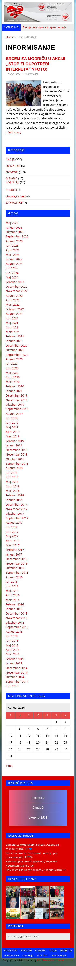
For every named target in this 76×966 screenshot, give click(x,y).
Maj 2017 (12, 536)
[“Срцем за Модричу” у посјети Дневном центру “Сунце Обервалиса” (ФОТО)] (57, 905)
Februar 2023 (15, 282)
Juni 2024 (12, 273)
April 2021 (13, 327)
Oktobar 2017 (15, 513)
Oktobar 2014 (15, 677)
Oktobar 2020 (15, 350)
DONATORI (13, 166)
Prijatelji (11, 190)
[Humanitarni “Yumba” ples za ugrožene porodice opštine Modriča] (57, 917)
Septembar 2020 (17, 355)
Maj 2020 (12, 373)
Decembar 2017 (16, 504)
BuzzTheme (57, 960)
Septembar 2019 (17, 409)
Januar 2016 (14, 609)
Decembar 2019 (16, 395)
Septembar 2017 (17, 518)
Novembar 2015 (16, 618)
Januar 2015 (14, 663)
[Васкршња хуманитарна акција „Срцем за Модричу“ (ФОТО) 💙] (13, 894)
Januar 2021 (14, 341)
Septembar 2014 (17, 681)
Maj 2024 (12, 277)
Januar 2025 (14, 259)
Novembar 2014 (16, 672)
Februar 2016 (15, 604)
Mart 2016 (13, 600)
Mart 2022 (13, 304)
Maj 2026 (12, 223)
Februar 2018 (15, 495)
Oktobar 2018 (15, 459)
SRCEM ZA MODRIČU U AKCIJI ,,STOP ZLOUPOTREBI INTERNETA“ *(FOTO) (35, 63)
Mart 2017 (13, 545)
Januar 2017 (14, 554)
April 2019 (13, 432)
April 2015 (13, 650)
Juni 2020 (12, 368)
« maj (9, 766)
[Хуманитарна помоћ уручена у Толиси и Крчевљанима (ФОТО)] (42, 894)
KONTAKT (42, 955)
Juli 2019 (11, 418)
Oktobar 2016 (15, 568)
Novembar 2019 (16, 400)
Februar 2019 (15, 441)
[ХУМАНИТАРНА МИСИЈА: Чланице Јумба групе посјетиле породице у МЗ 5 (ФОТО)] (27, 905)
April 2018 (13, 486)
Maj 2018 (12, 482)
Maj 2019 (12, 427)
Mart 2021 (13, 332)
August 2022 (14, 296)
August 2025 (14, 241)
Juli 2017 (11, 527)
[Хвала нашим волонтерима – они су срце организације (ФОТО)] (27, 894)
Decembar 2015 (16, 613)
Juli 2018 (11, 473)
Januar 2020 (14, 391)
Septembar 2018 (17, 463)
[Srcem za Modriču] (38, 20)
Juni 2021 (12, 318)
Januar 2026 (14, 227)
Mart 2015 (13, 654)
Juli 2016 (11, 581)
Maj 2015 (12, 645)
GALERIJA (27, 955)
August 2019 (14, 414)
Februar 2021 (15, 336)
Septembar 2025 (17, 236)
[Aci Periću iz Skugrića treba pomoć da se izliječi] (13, 905)
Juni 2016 (12, 586)
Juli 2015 (11, 636)
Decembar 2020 (16, 345)
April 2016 (13, 595)
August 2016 (14, 577)
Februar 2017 (15, 550)
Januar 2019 (14, 445)
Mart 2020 (13, 382)
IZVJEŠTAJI (12, 182)
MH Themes (44, 960)
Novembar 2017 (16, 509)
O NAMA (11, 178)
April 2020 (13, 377)
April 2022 (13, 300)
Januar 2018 (14, 500)
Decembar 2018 (16, 450)
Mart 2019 (13, 436)
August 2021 (14, 314)
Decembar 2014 (16, 668)
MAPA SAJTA (59, 955)
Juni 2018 (12, 477)
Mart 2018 (13, 491)
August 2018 (14, 468)
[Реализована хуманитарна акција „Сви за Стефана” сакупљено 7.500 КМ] (27, 917)
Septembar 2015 (17, 627)
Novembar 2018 (16, 454)
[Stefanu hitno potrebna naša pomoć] (42, 917)
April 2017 (13, 541)
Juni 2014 (12, 686)
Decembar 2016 (16, 559)
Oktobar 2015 (15, 622)
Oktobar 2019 (15, 404)
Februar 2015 (15, 659)
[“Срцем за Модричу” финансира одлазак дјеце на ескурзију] (13, 917)
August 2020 (14, 359)
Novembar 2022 (16, 291)
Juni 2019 (12, 422)
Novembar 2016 (16, 563)
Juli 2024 (11, 268)
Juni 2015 (12, 641)
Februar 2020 (15, 386)
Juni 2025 (12, 245)
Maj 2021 (12, 323)
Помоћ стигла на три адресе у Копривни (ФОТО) (36, 870)
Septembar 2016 (17, 572)
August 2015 (14, 631)
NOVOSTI (12, 172)
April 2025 (13, 250)
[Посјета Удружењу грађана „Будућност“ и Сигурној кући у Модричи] (42, 905)
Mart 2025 (13, 255)
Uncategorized (16, 196)
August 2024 (14, 264)
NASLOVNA (10, 950)
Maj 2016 (12, 591)
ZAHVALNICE (14, 202)
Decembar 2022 (16, 286)
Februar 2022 (15, 309)
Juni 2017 (12, 532)
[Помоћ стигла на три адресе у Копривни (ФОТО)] (57, 894)
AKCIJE (10, 159)
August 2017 (14, 522)
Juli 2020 (11, 363)
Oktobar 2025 (15, 232)
